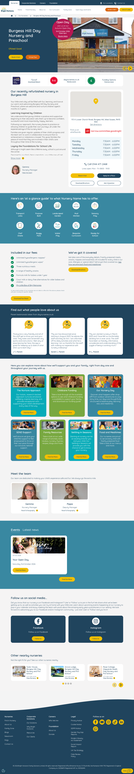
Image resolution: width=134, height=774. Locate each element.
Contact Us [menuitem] (121, 3)
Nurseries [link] (9, 716)
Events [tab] (15, 530)
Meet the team (27, 173)
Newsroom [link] (9, 736)
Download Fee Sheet (21, 298)
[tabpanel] (67, 559)
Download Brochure (82, 183)
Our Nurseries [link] (23, 16)
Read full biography (28, 510)
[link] (7, 9)
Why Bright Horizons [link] (31, 728)
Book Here (62, 36)
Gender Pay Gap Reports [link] (77, 733)
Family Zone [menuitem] (67, 10)
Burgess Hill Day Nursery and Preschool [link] (47, 16)
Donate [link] (51, 734)
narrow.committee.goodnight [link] (106, 131)
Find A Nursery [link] (10, 720)
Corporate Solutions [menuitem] (29, 3)
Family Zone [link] (9, 728)
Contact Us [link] (9, 744)
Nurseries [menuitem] (14, 3)
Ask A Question (109, 183)
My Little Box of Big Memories (28, 285)
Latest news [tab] (30, 530)
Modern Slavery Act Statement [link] (77, 739)
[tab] (63, 683)
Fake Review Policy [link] (75, 755)
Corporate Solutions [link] (31, 717)
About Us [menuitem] (42, 10)
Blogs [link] (7, 732)
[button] (29, 336)
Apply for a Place (109, 176)
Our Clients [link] (31, 737)
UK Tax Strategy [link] (77, 750)
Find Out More (28, 413)
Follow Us (38, 639)
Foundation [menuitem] (53, 3)
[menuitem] (20, 10)
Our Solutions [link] (32, 723)
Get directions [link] (96, 124)
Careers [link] (52, 716)
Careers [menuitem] (42, 3)
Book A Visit (112, 9)
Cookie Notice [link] (76, 724)
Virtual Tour (33, 57)
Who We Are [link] (53, 720)
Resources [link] (31, 733)
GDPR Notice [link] (76, 728)
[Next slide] (130, 68)
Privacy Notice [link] (76, 720)
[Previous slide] (124, 68)
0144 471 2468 (126, 9)
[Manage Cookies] (3, 771)
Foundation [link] (54, 726)
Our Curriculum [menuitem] (54, 10)
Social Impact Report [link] (76, 745)
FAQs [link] (6, 740)
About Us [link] (8, 724)
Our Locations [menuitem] (108, 3)
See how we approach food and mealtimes (94, 263)
